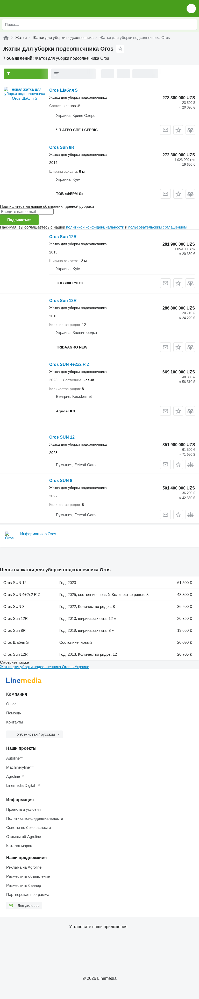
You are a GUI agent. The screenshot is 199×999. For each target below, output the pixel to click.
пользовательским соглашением (157, 227)
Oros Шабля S (63, 90)
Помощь (13, 713)
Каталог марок (19, 845)
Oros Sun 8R (61, 147)
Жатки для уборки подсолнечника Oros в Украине (44, 667)
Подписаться (19, 220)
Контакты (14, 722)
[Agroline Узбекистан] (33, 8)
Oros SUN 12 (62, 437)
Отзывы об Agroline (23, 836)
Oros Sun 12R (63, 236)
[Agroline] (6, 37)
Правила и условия (23, 809)
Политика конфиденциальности (34, 818)
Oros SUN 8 (60, 480)
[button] (191, 8)
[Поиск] (191, 24)
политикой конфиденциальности (95, 227)
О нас (11, 704)
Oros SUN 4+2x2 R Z (69, 364)
